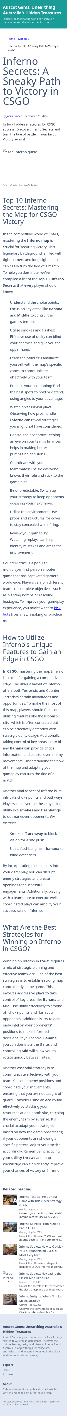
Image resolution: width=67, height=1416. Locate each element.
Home (11, 38)
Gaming (23, 38)
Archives (8, 1374)
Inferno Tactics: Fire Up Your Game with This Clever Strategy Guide (40, 1201)
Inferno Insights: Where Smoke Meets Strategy (40, 1298)
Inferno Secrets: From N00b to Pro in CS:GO (39, 1226)
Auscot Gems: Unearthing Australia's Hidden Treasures (32, 10)
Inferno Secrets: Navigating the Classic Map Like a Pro (40, 1276)
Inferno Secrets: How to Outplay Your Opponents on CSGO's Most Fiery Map (41, 1251)
